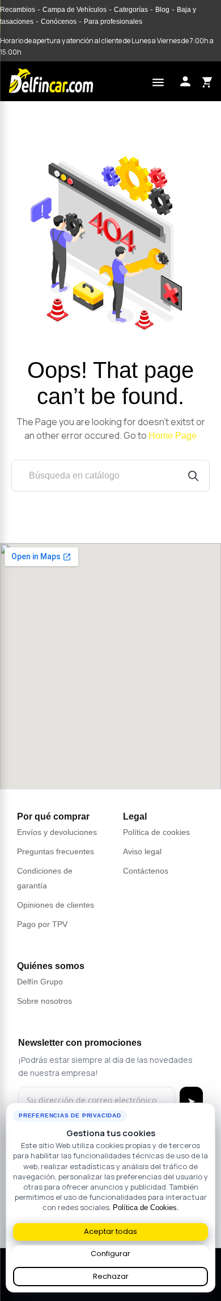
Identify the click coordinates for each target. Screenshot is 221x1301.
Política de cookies (156, 832)
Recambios (17, 10)
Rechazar (111, 1276)
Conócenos (58, 22)
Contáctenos (145, 870)
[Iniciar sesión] (185, 81)
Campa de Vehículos (74, 10)
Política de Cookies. (146, 1207)
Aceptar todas (110, 1231)
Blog (162, 10)
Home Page (172, 435)
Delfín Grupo (40, 981)
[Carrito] (206, 81)
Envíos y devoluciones (57, 832)
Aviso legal (142, 851)
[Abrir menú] (158, 80)
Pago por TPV (42, 924)
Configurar (110, 1253)
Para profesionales (113, 22)
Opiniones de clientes (55, 904)
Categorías (131, 10)
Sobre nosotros (44, 1000)
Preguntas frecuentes (55, 851)
